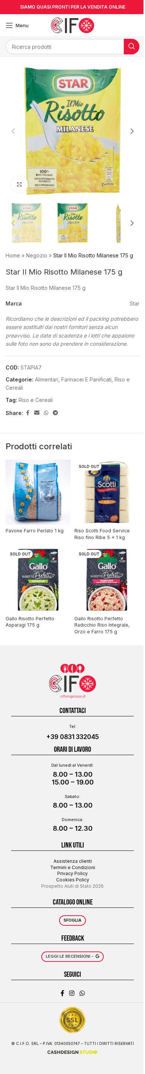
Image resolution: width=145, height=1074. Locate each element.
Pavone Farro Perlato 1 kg (35, 530)
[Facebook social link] (27, 413)
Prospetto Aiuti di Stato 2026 (72, 886)
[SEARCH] (131, 46)
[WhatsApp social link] (46, 413)
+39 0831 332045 (72, 737)
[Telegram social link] (55, 413)
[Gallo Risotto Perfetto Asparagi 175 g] (38, 579)
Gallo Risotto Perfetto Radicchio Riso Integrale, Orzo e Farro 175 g (102, 625)
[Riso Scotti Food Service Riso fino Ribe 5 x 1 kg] (106, 492)
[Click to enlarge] (19, 184)
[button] (13, 131)
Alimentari (46, 379)
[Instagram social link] (72, 993)
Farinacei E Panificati (86, 379)
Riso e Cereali (36, 400)
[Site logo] (72, 25)
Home (13, 255)
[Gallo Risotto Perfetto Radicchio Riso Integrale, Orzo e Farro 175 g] (106, 579)
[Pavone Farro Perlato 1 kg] (38, 492)
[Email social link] (37, 413)
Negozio (36, 255)
